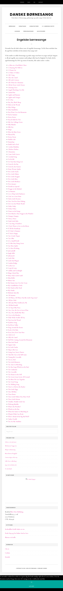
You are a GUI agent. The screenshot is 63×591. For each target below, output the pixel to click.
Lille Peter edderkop (11, 461)
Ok (31, 582)
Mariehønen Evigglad (11, 453)
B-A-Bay (10, 100)
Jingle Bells (11, 253)
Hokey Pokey (12, 209)
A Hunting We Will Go (15, 68)
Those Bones (12, 394)
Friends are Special (13, 186)
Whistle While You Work (15, 414)
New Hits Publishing (17, 512)
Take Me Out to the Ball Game (17, 355)
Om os (7, 549)
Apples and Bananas (14, 95)
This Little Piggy (13, 389)
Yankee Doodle (12, 419)
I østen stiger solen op (11, 457)
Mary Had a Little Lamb (15, 276)
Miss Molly (11, 278)
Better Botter (12, 117)
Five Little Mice (13, 179)
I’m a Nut (11, 238)
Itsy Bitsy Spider (13, 246)
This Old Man (12, 392)
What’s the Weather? (14, 407)
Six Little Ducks (13, 347)
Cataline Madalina (13, 147)
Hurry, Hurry (12, 219)
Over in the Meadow (14, 315)
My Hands (11, 290)
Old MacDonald (13, 305)
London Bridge (12, 263)
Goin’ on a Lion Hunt (14, 196)
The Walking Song (13, 384)
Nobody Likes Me (13, 293)
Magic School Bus (13, 273)
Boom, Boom (12, 137)
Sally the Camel (12, 337)
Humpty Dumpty (13, 216)
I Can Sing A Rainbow (15, 224)
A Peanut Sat (12, 70)
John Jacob (11, 256)
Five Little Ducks (13, 172)
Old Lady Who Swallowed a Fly (17, 303)
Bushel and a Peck (13, 144)
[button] (48, 30)
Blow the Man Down (14, 132)
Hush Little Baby (13, 221)
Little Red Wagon (13, 261)
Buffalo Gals (11, 139)
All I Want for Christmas (15, 83)
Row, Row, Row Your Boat (16, 332)
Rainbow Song (12, 322)
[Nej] (31, 590)
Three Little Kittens (14, 399)
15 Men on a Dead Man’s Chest (17, 65)
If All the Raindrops (14, 228)
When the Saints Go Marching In (18, 412)
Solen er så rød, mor (10, 442)
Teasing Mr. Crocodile (14, 357)
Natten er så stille (10, 537)
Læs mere (31, 586)
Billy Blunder (12, 125)
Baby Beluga (11, 107)
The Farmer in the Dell (15, 374)
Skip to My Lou (13, 350)
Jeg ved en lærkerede (11, 465)
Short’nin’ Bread (13, 342)
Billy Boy (11, 127)
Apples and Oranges (14, 97)
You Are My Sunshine (14, 421)
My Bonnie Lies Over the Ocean (17, 283)
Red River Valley (13, 325)
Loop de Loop (12, 268)
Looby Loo (11, 266)
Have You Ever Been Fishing (16, 201)
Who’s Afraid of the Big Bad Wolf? (18, 416)
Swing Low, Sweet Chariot (16, 352)
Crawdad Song (12, 157)
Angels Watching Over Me (16, 90)
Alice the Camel (13, 78)
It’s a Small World (13, 241)
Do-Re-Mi (11, 159)
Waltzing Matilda (13, 404)
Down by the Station (14, 167)
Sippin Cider (12, 345)
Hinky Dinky (12, 206)
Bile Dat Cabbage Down (15, 122)
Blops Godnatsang (10, 449)
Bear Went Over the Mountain (17, 112)
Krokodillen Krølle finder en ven (14, 529)
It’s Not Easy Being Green (16, 243)
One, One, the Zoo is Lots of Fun (18, 310)
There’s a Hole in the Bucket (16, 387)
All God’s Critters (13, 80)
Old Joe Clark (12, 300)
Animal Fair (11, 92)
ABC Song (11, 75)
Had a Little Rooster (14, 199)
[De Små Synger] (31, 486)
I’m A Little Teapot (14, 236)
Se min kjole (8, 469)
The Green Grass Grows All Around (19, 377)
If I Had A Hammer (14, 231)
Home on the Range (14, 211)
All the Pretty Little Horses (16, 85)
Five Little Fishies (13, 174)
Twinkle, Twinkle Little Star (16, 402)
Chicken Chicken (13, 149)
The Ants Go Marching (15, 365)
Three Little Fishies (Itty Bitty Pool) (19, 397)
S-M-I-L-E (11, 335)
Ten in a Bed (12, 360)
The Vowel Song (13, 382)
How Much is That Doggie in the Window (20, 214)
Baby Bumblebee (13, 110)
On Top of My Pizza (14, 308)
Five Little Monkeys (14, 181)
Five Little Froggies (14, 177)
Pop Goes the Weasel (14, 320)
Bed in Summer (12, 115)
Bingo (10, 129)
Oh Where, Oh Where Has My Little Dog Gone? (22, 298)
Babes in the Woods (14, 105)
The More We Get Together (16, 379)
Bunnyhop (11, 142)
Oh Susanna (11, 295)
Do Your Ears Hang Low (15, 162)
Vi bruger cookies (42, 568)
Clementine (11, 152)
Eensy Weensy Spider (14, 169)
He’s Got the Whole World (16, 204)
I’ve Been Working (13, 248)
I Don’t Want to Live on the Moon (18, 226)
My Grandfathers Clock (15, 285)
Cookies (7, 553)
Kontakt (7, 557)
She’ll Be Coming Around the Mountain (20, 340)
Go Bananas (11, 191)
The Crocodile (12, 372)
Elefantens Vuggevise (11, 446)
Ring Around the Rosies (15, 327)
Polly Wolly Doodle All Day (16, 318)
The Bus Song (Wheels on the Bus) (18, 367)
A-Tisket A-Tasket (13, 73)
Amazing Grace (12, 87)
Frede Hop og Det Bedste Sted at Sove (16, 533)
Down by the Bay (13, 164)
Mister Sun (11, 280)
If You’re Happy (13, 233)
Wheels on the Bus (13, 409)
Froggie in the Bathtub (15, 189)
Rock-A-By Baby (13, 330)
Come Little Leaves (14, 154)
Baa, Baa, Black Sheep (14, 102)
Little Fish (11, 258)
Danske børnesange (31, 14)
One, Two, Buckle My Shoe (16, 313)
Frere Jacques (12, 184)
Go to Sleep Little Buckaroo (16, 194)
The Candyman (12, 370)
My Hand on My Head (15, 288)
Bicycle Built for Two (14, 120)
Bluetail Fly (11, 134)
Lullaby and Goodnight (15, 271)
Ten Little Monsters (14, 362)
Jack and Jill (11, 251)
